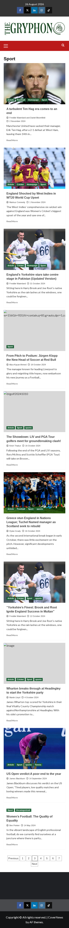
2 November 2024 (17, 121)
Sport (44, 100)
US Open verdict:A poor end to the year (33, 773)
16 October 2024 (32, 446)
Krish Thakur (15, 446)
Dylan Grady (15, 531)
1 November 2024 (37, 202)
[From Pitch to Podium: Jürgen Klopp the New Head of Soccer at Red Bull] (34, 330)
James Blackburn (17, 778)
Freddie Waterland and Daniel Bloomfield (27, 118)
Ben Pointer (14, 825)
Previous (13, 858)
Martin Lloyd (14, 697)
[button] (7, 45)
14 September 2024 (38, 778)
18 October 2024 (38, 365)
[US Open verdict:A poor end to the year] (34, 748)
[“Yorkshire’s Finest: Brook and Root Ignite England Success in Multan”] (34, 582)
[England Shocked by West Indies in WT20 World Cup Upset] (34, 168)
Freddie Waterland (17, 283)
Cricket (20, 184)
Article (11, 100)
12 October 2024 (37, 616)
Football (21, 100)
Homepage (33, 100)
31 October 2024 (37, 283)
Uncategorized (23, 810)
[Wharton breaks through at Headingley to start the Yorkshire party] (34, 663)
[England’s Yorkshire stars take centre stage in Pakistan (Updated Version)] (34, 249)
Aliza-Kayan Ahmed (17, 365)
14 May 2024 (30, 825)
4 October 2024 (31, 697)
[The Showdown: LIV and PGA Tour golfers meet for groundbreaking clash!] (34, 411)
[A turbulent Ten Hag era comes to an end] (34, 83)
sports (28, 428)
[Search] (63, 45)
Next (34, 863)
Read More (12, 140)
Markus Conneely (17, 202)
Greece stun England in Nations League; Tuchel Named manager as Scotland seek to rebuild (31, 522)
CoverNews (55, 917)
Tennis (38, 765)
